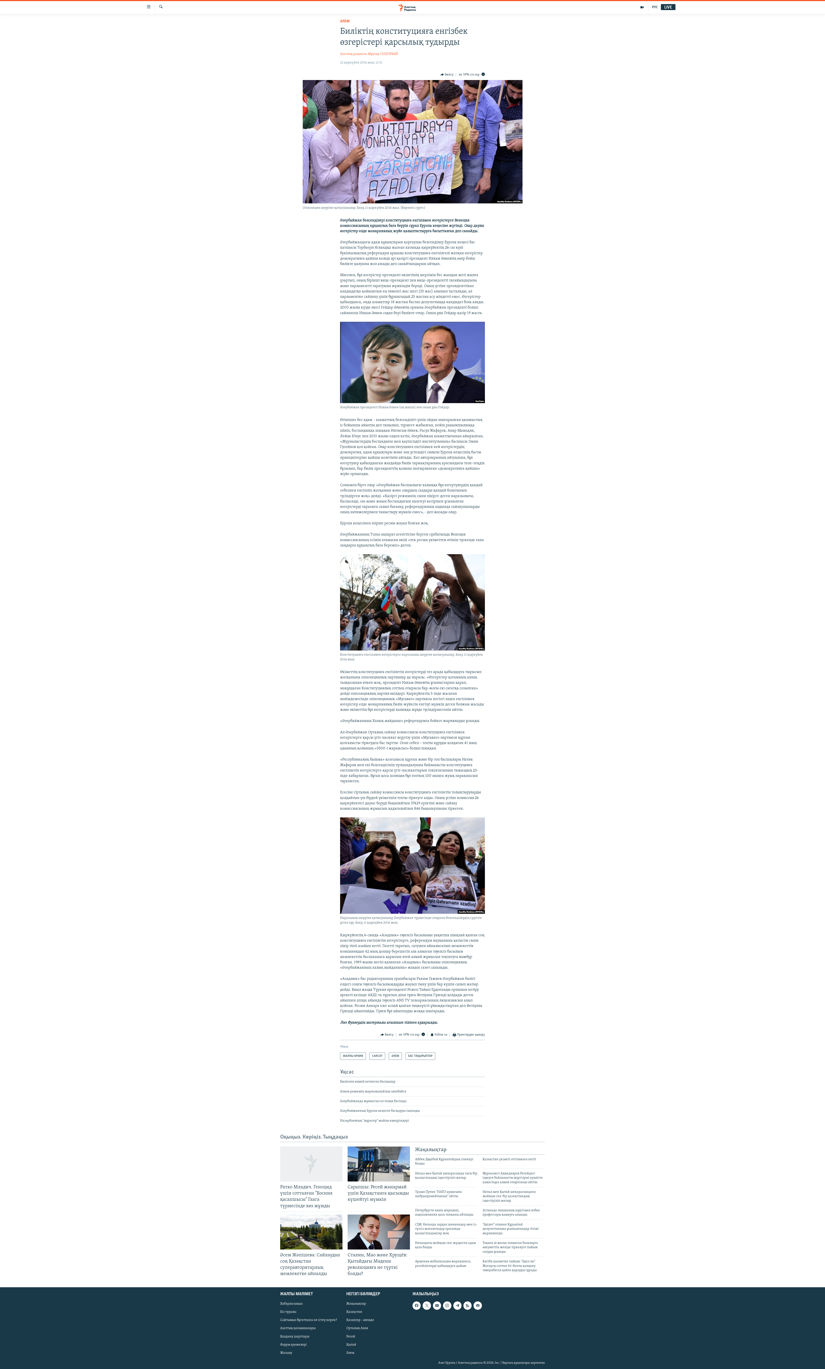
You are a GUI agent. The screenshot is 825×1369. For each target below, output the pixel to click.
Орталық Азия (357, 1328)
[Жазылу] (478, 1306)
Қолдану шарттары (294, 1336)
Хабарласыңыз (291, 1304)
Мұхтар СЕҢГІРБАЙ (383, 54)
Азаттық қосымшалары (298, 1328)
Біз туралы (288, 1312)
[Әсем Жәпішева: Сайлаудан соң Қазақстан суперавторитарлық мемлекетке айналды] (311, 1232)
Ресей (350, 1336)
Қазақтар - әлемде (360, 1320)
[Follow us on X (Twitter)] (427, 1306)
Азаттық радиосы (353, 54)
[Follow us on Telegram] (457, 1306)
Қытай (351, 1344)
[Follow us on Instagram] (447, 1306)
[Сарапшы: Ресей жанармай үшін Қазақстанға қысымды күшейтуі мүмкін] (379, 1164)
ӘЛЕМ (345, 21)
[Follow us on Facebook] (416, 1306)
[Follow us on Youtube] (437, 1306)
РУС (655, 7)
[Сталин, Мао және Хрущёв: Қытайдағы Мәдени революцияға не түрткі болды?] (379, 1232)
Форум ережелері (293, 1344)
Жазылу (286, 1353)
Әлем (350, 1353)
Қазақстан (354, 1312)
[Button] (447, 74)
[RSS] (467, 1306)
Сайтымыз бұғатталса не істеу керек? (308, 1320)
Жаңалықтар (356, 1304)
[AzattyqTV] (642, 7)
